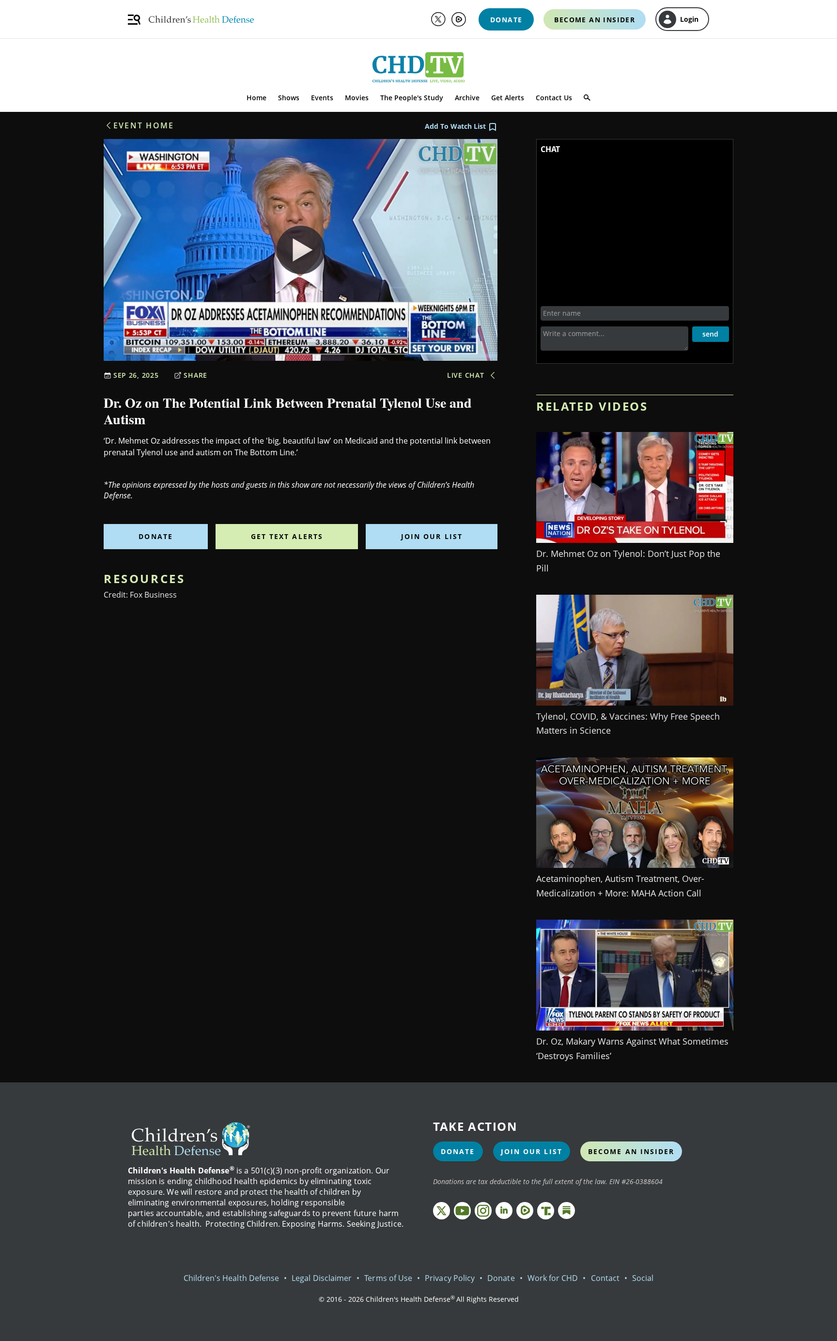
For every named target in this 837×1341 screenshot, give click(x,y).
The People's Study (411, 97)
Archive (467, 97)
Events (322, 97)
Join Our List (432, 536)
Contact (605, 1278)
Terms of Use (388, 1278)
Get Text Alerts (287, 536)
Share (195, 375)
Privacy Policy (450, 1278)
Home (256, 97)
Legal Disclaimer (322, 1278)
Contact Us (554, 97)
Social (642, 1278)
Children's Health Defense (231, 1278)
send (710, 334)
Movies (357, 97)
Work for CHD (552, 1278)
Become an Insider (631, 1151)
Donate (156, 536)
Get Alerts (507, 97)
